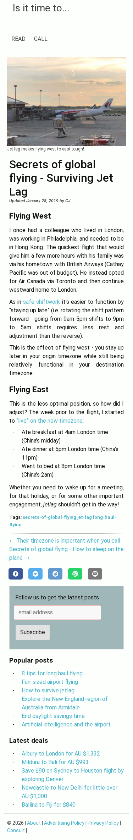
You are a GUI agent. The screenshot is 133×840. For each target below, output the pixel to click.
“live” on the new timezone (49, 420)
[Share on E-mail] (95, 574)
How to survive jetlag (48, 690)
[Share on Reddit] (55, 574)
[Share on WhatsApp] (75, 574)
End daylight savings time (53, 716)
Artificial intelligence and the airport (66, 724)
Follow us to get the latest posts (57, 597)
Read (18, 38)
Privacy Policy (103, 823)
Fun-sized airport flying (50, 682)
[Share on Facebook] (16, 574)
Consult (16, 830)
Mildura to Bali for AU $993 (55, 762)
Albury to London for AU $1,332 (61, 753)
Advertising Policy (64, 823)
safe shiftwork (41, 301)
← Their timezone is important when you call (64, 540)
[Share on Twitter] (35, 574)
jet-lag (84, 517)
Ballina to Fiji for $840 (49, 804)
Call (41, 38)
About (34, 823)
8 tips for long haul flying (52, 673)
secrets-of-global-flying (49, 517)
